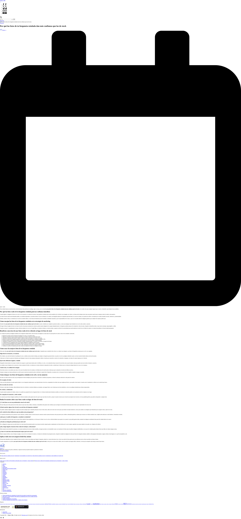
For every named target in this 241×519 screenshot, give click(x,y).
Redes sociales (5, 487)
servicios (129, 504)
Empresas (2, 23)
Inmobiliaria (5, 477)
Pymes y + (2, 448)
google (4, 475)
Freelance (4, 474)
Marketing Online (6, 480)
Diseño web (5, 469)
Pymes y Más (2, 0)
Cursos (4, 466)
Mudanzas (5, 482)
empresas (46, 503)
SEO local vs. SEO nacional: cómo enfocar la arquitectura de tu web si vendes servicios (20, 496)
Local (88, 504)
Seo (3, 488)
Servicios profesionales (7, 491)
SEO (125, 504)
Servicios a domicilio (7, 490)
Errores (50, 503)
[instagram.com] (5, 11)
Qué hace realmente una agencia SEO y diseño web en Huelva (15, 499)
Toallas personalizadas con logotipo (10, 498)
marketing (96, 504)
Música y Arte (5, 483)
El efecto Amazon (6, 497)
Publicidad (5, 486)
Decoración (5, 467)
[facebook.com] (5, 4)
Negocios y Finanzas (7, 485)
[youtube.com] (5, 13)
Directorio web (25, 515)
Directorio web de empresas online (9, 468)
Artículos (4, 464)
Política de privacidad (7, 513)
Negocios (4, 484)
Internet (4, 478)
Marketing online (6, 479)
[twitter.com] (5, 7)
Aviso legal (5, 511)
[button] (12, 19)
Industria (4, 476)
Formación (5, 473)
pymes (116, 504)
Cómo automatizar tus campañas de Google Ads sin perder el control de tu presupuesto (20, 495)
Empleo (4, 470)
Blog (3, 465)
